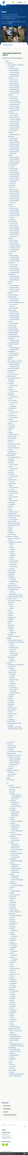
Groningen (11, 66)
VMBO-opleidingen (15, 759)
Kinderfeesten (12, 672)
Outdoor (10, 604)
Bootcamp (11, 625)
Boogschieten (12, 617)
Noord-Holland (12, 164)
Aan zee (12, 166)
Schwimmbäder (14, 1040)
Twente (10, 346)
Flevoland (11, 132)
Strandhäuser (13, 923)
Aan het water (14, 80)
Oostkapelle (13, 983)
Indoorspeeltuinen (15, 693)
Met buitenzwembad (14, 525)
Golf (9, 623)
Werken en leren (11, 753)
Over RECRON (11, 721)
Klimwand (11, 627)
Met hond (11, 372)
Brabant (12, 544)
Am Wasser (14, 930)
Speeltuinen (11, 685)
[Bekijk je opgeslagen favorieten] (13, 2)
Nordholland (13, 851)
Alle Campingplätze (15, 787)
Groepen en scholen (12, 536)
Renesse (12, 217)
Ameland (10, 281)
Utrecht (10, 155)
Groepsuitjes (11, 572)
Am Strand (13, 1066)
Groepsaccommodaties (14, 542)
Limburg (10, 238)
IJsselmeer (11, 338)
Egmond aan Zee (14, 974)
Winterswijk (13, 153)
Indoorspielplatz (14, 1055)
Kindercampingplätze (17, 879)
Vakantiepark (12, 747)
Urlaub (10, 1062)
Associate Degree (15, 762)
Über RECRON (12, 1070)
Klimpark (10, 629)
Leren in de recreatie (14, 757)
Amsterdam (13, 181)
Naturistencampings (14, 336)
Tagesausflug (12, 1047)
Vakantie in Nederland (13, 770)
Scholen (10, 768)
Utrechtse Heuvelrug (14, 363)
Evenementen (10, 779)
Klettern (12, 1057)
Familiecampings (14, 72)
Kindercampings (14, 76)
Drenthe (10, 95)
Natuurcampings (14, 70)
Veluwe (10, 253)
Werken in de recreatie (14, 755)
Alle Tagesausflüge (15, 1049)
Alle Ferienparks (14, 991)
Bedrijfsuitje (11, 657)
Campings (9, 63)
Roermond (13, 251)
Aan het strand (12, 774)
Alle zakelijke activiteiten (15, 640)
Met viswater (13, 130)
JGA (11, 1042)
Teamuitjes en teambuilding (16, 642)
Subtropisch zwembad (14, 587)
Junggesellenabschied (16, 1044)
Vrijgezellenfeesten (13, 589)
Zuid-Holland (12, 185)
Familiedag (11, 574)
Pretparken (11, 576)
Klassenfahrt (13, 1034)
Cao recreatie (12, 746)
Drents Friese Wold (13, 368)
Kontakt (12, 1072)
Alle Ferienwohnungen (16, 915)
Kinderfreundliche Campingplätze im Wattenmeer (16, 796)
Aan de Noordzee (13, 374)
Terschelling (11, 274)
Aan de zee (11, 772)
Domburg (12, 219)
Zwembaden (11, 578)
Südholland (13, 859)
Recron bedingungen (15, 1076)
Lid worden (11, 742)
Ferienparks (11, 989)
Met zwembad (14, 68)
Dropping (11, 619)
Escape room (12, 666)
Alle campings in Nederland (16, 65)
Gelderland (11, 136)
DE (7, 783)
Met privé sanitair (15, 91)
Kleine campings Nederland (16, 302)
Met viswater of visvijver (15, 361)
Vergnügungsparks (15, 1038)
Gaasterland (11, 351)
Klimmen (10, 634)
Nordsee (12, 793)
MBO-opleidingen (15, 761)
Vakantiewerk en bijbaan (15, 751)
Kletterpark (13, 1059)
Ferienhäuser (11, 913)
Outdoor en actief (12, 598)
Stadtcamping (14, 910)
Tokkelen (10, 615)
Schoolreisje (11, 570)
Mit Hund (12, 791)
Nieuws (9, 778)
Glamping (11, 357)
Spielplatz (12, 1053)
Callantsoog (13, 979)
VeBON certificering (13, 636)
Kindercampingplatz (17, 821)
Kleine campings (14, 87)
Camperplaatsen (14, 74)
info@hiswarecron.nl (7, 1137)
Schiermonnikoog (13, 295)
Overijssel (11, 112)
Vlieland (10, 293)
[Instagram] (6, 1144)
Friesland (10, 78)
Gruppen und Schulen (14, 1028)
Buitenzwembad (12, 585)
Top (25, 1126)
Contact (10, 725)
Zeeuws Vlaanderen (13, 447)
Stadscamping (12, 370)
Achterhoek (11, 263)
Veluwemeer (11, 451)
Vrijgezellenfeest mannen (15, 595)
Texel (9, 283)
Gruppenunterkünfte (15, 1036)
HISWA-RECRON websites (15, 729)
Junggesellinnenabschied (17, 1045)
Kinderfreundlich (16, 891)
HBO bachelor (14, 764)
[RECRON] (3, 2)
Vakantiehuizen (11, 376)
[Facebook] (3, 1144)
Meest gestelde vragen (14, 723)
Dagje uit (9, 663)
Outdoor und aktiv (15, 1051)
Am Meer (12, 789)
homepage (11, 21)
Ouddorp (12, 976)
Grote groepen (12, 453)
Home (7, 61)
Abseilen (10, 613)
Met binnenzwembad (14, 523)
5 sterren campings (15, 102)
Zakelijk (9, 638)
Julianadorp (13, 406)
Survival (10, 612)
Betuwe (10, 359)
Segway (10, 621)
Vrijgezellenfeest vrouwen (15, 596)
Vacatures (19, 2)
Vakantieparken (11, 455)
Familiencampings (16, 806)
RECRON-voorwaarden (14, 727)
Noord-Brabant (12, 221)
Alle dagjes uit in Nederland (16, 664)
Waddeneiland (12, 297)
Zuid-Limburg (12, 310)
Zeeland (10, 204)
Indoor (10, 610)
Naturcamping (15, 812)
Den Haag (12, 202)
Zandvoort (13, 183)
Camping (10, 749)
